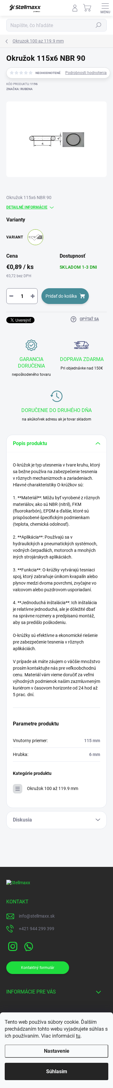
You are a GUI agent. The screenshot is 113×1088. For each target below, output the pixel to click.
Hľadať (99, 25)
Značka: (19, 89)
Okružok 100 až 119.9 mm (52, 788)
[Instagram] (11, 945)
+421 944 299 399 (36, 928)
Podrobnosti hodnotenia (86, 73)
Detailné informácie (26, 207)
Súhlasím (56, 1071)
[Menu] (105, 8)
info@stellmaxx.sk (37, 916)
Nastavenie (56, 1051)
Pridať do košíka (61, 296)
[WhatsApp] (27, 945)
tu (78, 1036)
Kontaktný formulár (37, 967)
